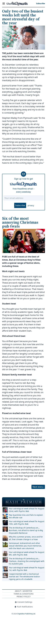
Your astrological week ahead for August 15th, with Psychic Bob (26, 522)
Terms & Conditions (24, 594)
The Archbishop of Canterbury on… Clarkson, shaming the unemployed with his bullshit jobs (26, 561)
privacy (31, 205)
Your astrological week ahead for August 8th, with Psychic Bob (26, 553)
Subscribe (20, 205)
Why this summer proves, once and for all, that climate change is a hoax (26, 538)
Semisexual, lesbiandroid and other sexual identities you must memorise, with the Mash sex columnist (25, 546)
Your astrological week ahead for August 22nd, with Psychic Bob (26, 509)
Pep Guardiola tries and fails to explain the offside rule (26, 516)
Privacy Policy (24, 596)
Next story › (38, 486)
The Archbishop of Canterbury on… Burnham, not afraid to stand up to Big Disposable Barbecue (26, 530)
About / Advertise (23, 591)
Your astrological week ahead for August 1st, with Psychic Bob (26, 568)
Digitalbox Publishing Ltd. (26, 614)
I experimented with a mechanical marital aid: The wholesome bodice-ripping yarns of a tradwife (24, 576)
